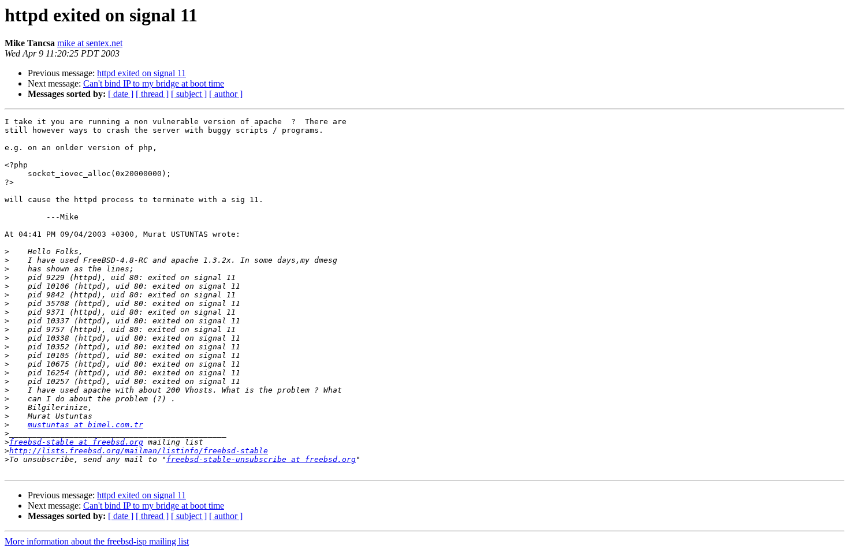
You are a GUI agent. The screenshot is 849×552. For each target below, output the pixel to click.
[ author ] (226, 94)
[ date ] (120, 94)
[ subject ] (189, 94)
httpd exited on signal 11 (141, 73)
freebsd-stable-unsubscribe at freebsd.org (261, 459)
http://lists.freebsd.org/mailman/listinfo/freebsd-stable (138, 450)
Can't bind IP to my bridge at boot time (153, 83)
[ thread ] (152, 94)
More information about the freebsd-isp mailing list (97, 541)
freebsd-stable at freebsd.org (76, 442)
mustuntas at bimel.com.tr (85, 424)
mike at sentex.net (89, 43)
